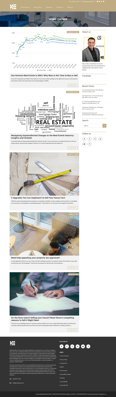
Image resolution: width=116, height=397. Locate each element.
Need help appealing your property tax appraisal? (35, 258)
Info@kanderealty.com (18, 383)
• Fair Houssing (63, 370)
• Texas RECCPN (64, 385)
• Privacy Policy (63, 359)
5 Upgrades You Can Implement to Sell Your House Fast (38, 198)
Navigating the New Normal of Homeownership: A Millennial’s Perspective (92, 113)
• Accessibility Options (65, 374)
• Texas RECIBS (63, 381)
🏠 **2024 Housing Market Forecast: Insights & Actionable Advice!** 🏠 (91, 102)
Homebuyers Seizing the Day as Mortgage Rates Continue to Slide (92, 108)
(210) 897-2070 (74, 1)
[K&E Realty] (13, 7)
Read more (72, 85)
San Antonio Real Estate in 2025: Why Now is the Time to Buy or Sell (44, 75)
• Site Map (62, 378)
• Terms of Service (64, 356)
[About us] (94, 48)
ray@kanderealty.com (88, 1)
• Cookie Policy (63, 363)
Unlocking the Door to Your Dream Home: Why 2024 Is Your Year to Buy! (92, 96)
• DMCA (62, 367)
